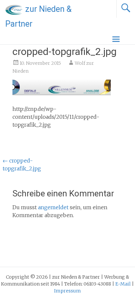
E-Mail (123, 284)
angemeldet (53, 207)
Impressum (67, 291)
